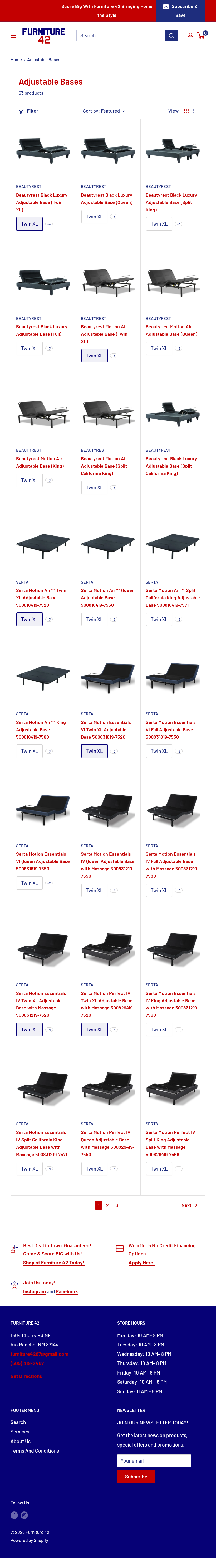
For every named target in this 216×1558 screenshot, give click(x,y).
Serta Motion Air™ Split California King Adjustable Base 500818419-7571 (173, 597)
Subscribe (136, 1476)
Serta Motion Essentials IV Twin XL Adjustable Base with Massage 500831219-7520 (41, 1004)
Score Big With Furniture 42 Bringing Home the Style (107, 10)
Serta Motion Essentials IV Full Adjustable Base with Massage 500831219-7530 (172, 865)
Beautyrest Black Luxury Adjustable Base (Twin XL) (41, 202)
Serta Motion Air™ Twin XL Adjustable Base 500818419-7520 (41, 597)
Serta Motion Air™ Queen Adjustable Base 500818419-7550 (108, 597)
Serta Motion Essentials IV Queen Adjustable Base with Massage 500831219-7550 (108, 865)
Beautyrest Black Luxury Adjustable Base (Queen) (106, 198)
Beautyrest (28, 186)
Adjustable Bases (43, 59)
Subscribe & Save (185, 10)
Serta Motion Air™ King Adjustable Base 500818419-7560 (41, 729)
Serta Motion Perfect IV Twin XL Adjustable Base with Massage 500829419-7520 (107, 1004)
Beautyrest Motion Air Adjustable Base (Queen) (171, 330)
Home (16, 59)
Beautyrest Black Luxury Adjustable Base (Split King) (171, 202)
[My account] (190, 35)
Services (20, 1431)
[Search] (171, 35)
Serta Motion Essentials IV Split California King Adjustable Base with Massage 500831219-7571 (41, 1143)
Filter (32, 111)
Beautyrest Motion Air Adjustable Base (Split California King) (104, 466)
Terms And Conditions (35, 1451)
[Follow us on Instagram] (24, 1515)
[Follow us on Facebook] (14, 1515)
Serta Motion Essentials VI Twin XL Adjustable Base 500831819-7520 (106, 729)
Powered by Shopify (29, 1540)
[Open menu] (13, 36)
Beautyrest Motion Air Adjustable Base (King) (40, 462)
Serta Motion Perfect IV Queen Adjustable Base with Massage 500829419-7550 (107, 1143)
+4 (114, 890)
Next (186, 1205)
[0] (201, 35)
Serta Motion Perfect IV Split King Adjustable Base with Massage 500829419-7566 (170, 1143)
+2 (114, 751)
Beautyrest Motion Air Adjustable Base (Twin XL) (104, 334)
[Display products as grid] (186, 111)
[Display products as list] (195, 111)
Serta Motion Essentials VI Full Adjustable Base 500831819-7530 (171, 729)
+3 (49, 224)
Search (18, 1422)
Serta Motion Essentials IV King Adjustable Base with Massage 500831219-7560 (172, 1004)
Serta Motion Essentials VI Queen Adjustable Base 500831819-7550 (43, 861)
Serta (22, 581)
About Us (21, 1441)
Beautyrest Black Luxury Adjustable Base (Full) (41, 330)
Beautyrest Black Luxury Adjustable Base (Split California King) (171, 466)
